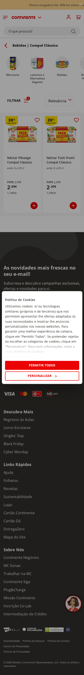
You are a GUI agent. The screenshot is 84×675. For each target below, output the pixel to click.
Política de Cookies (29, 351)
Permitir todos (42, 365)
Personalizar (40, 376)
